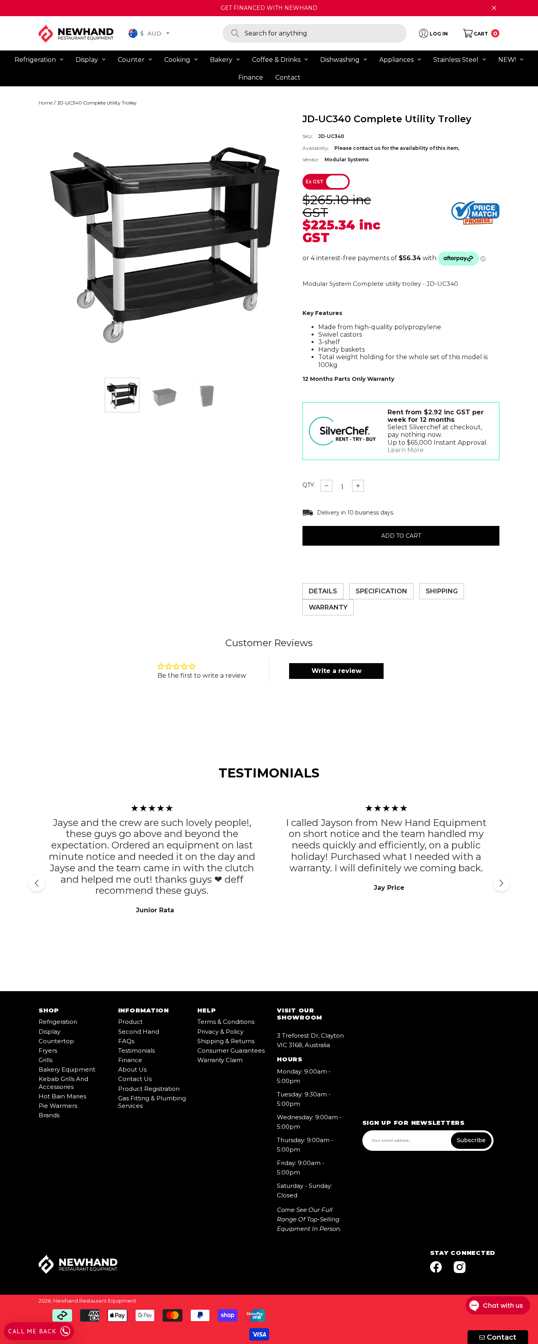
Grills (45, 1060)
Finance (130, 1060)
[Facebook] (436, 1267)
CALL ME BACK (32, 1331)
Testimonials (136, 1050)
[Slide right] (501, 883)
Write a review (337, 671)
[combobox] (326, 33)
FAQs (126, 1041)
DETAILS (323, 591)
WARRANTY (328, 607)
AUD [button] (150, 33)
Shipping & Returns (225, 1041)
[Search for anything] (315, 33)
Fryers (48, 1050)
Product (130, 1021)
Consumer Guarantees (231, 1050)
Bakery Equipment (67, 1069)
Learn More (406, 450)
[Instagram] (459, 1267)
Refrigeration (58, 1021)
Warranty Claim (220, 1060)
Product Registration (149, 1088)
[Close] (494, 8)
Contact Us (135, 1079)
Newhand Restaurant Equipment (94, 1300)
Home (45, 103)
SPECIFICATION (381, 591)
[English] (132, 33)
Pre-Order (400, 536)
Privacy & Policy (220, 1031)
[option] (165, 240)
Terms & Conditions (225, 1021)
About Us (132, 1069)
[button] (167, 33)
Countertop (56, 1041)
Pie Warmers (58, 1105)
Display (49, 1031)
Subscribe (471, 1140)
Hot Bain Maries (62, 1096)
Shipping (442, 591)
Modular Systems (347, 159)
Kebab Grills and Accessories (63, 1082)
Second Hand (138, 1031)
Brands (49, 1115)
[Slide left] (37, 883)
